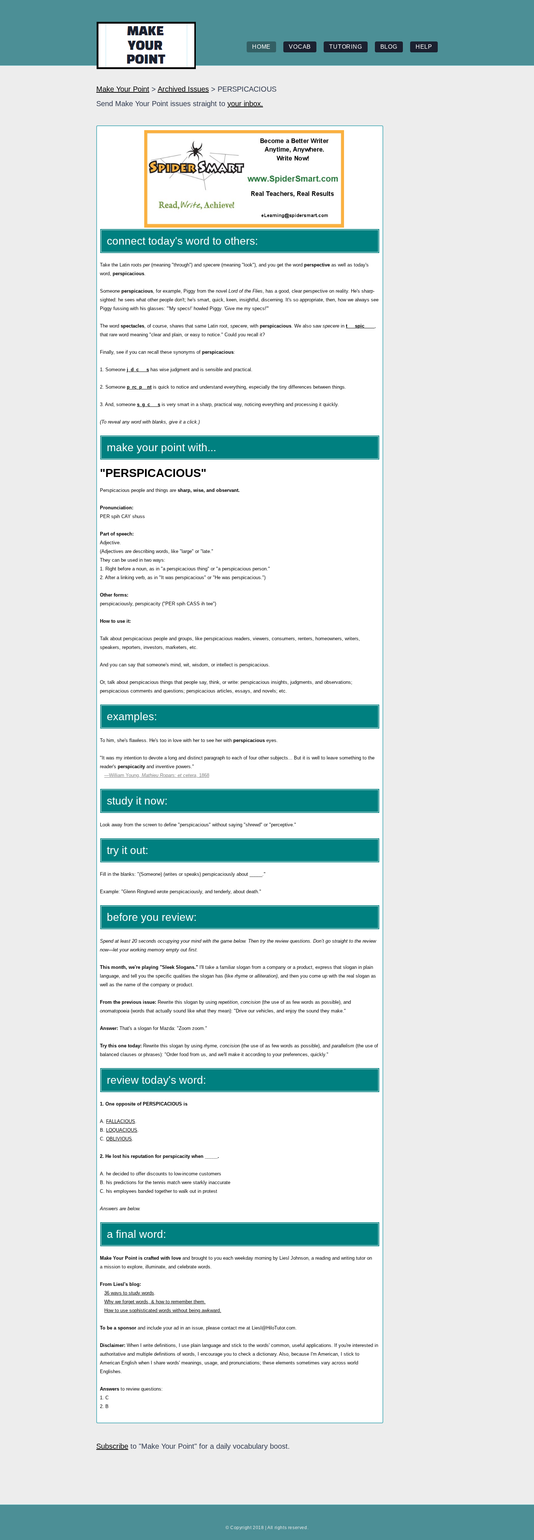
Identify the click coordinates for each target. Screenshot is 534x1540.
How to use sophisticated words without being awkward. (162, 1310)
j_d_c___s (138, 369)
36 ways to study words (129, 1293)
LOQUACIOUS (121, 1130)
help (424, 47)
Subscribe (112, 1446)
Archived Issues (183, 89)
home (261, 47)
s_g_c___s (148, 404)
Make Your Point (122, 89)
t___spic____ (360, 326)
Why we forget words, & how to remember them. (155, 1301)
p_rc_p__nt (139, 387)
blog (388, 47)
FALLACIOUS (120, 1121)
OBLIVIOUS (119, 1139)
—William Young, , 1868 (156, 775)
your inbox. (245, 104)
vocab (300, 47)
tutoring (345, 47)
